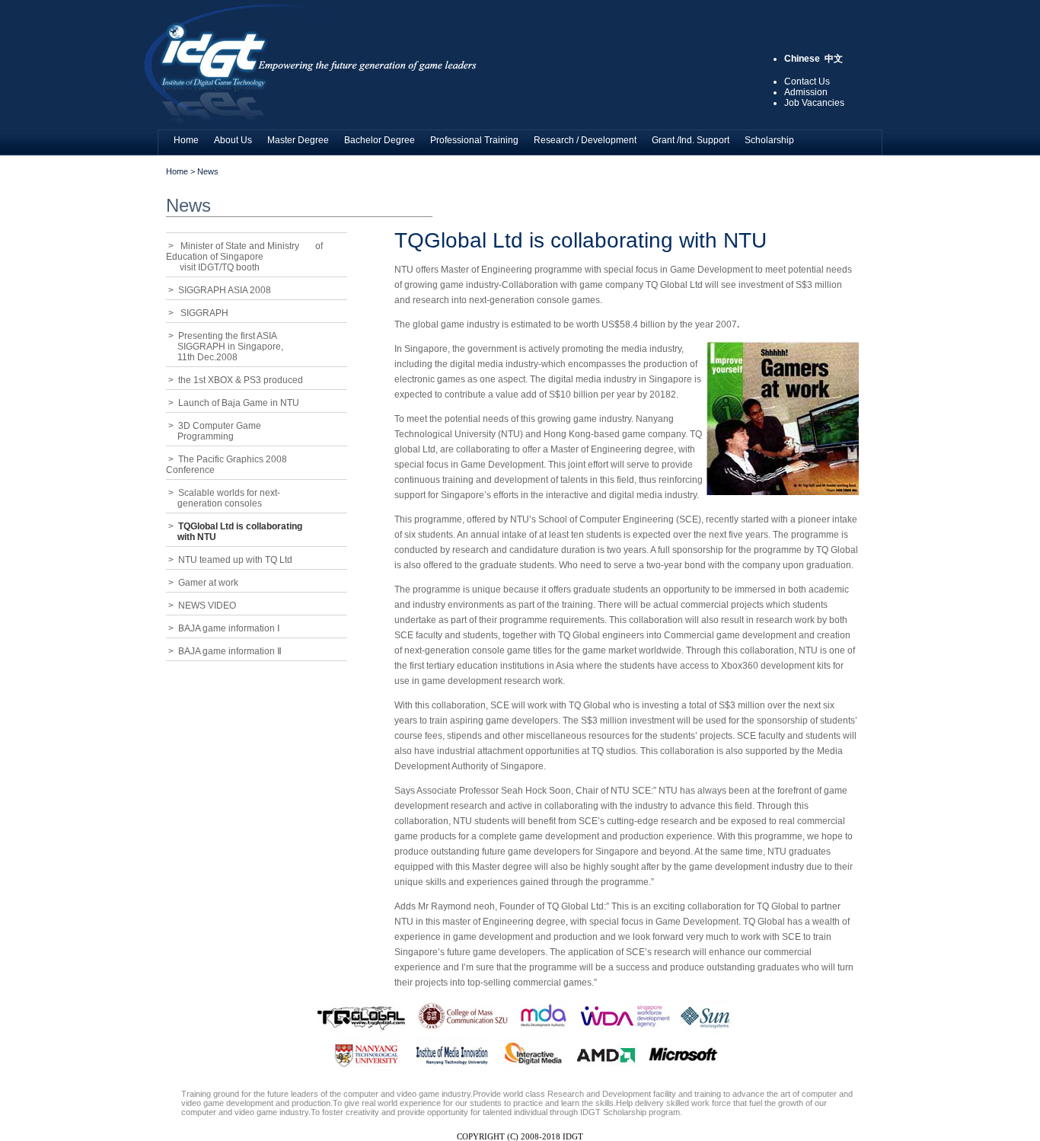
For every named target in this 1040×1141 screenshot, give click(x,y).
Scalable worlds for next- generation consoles (223, 498)
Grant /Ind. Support (690, 140)
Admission (806, 92)
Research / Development (585, 140)
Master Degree (298, 140)
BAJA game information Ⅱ (230, 651)
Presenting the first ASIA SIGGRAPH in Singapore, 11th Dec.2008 (224, 347)
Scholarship (769, 140)
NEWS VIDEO (207, 605)
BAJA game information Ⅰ (229, 628)
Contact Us (807, 81)
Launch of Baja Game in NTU (238, 403)
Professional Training (474, 140)
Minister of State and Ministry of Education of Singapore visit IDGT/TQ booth (244, 257)
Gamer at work (208, 582)
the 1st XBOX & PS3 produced (240, 380)
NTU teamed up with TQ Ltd (235, 560)
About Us (233, 140)
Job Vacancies (814, 102)
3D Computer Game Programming (213, 431)
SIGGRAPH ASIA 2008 (224, 290)
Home (186, 140)
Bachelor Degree (379, 140)
